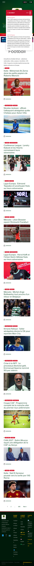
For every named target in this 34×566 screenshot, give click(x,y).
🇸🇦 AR (30, 2)
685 (19, 506)
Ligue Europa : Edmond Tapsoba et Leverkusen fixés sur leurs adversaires (17, 186)
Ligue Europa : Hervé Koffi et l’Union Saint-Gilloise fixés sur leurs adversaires (17, 257)
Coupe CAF (16, 400)
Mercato (12, 217)
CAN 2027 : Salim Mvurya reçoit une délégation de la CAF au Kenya (16, 442)
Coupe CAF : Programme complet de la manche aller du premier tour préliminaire (17, 405)
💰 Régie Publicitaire (23, 534)
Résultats (23, 526)
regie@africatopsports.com (30, 535)
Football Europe (13, 142)
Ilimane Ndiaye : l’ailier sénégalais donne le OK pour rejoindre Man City (17, 331)
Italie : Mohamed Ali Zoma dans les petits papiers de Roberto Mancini (16, 73)
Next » (25, 506)
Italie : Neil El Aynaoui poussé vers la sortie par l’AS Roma (17, 475)
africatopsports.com (27, 563)
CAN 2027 (7, 437)
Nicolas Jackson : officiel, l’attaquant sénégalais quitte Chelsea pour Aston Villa (17, 110)
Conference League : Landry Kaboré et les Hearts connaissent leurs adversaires (16, 149)
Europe (6, 180)
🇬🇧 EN (25, 2)
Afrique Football (8, 105)
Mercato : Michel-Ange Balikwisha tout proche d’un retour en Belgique (16, 294)
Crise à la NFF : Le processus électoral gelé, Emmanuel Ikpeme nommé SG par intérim (16, 367)
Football (7, 68)
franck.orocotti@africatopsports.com (30, 525)
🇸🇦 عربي (23, 544)
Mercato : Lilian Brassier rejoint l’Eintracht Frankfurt (16, 220)
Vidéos (22, 529)
